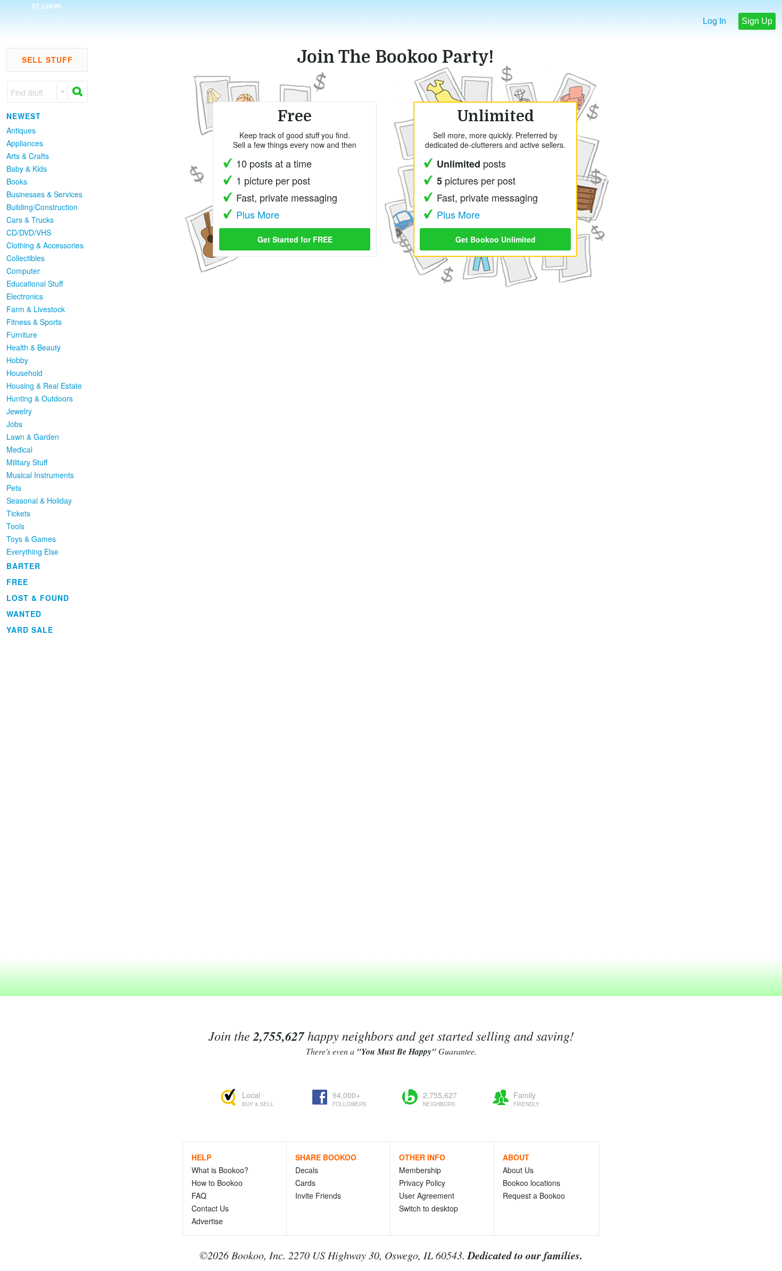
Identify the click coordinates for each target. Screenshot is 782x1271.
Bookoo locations (531, 1182)
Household (24, 372)
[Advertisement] (42, 797)
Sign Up (757, 21)
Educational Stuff (34, 283)
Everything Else (32, 551)
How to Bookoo (217, 1182)
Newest (23, 116)
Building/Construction (42, 207)
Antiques (21, 130)
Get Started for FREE (294, 239)
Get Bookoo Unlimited (495, 239)
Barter (23, 566)
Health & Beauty (33, 347)
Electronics (24, 296)
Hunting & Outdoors (39, 398)
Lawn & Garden (32, 436)
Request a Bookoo (534, 1195)
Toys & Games (31, 538)
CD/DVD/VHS (28, 232)
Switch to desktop (428, 1208)
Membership (420, 1170)
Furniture (21, 334)
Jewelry (19, 411)
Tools (15, 526)
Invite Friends (318, 1195)
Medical (19, 449)
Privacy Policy (422, 1182)
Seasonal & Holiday (39, 500)
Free (17, 581)
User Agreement (426, 1195)
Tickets (18, 513)
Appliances (24, 143)
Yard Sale (29, 629)
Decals (306, 1170)
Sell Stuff (47, 59)
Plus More (458, 214)
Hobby (17, 360)
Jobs (14, 424)
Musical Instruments (40, 475)
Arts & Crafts (27, 155)
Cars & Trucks (30, 219)
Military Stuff (26, 462)
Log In (714, 21)
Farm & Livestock (35, 309)
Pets (13, 487)
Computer (23, 270)
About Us (518, 1170)
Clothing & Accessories (45, 245)
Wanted (23, 613)
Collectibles (25, 258)
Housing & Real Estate (44, 385)
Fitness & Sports (34, 321)
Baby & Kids (26, 168)
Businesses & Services (44, 194)
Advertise (207, 1221)
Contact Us (210, 1208)
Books (16, 181)
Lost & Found (37, 597)
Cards (305, 1182)
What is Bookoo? (220, 1170)
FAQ (199, 1195)
